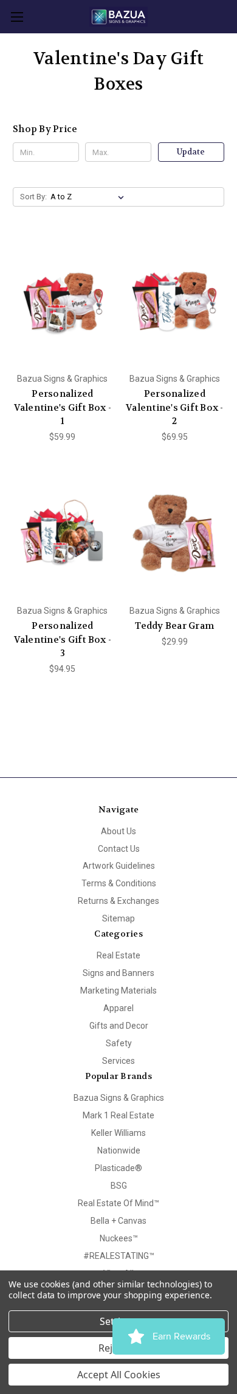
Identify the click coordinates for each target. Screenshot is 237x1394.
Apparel (118, 1008)
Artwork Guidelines (119, 866)
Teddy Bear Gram (174, 626)
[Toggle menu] (16, 16)
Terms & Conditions (118, 883)
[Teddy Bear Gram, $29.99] (175, 534)
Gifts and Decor (118, 1026)
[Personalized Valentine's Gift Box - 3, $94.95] (63, 534)
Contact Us (119, 849)
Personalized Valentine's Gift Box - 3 (63, 639)
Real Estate (118, 955)
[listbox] (90, 197)
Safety (119, 1043)
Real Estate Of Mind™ (118, 1203)
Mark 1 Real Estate (118, 1115)
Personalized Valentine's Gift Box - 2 (175, 407)
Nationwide (118, 1150)
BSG (119, 1185)
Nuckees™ (119, 1238)
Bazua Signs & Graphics (119, 1098)
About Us (118, 831)
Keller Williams (118, 1133)
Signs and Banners (118, 973)
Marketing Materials (118, 990)
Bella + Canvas (118, 1221)
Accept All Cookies (118, 1374)
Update (191, 152)
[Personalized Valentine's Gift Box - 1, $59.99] (63, 301)
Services (118, 1061)
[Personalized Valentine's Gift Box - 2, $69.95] (175, 301)
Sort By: (33, 196)
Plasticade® (118, 1168)
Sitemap (118, 918)
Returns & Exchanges (118, 901)
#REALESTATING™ (118, 1256)
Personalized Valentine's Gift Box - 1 (63, 407)
